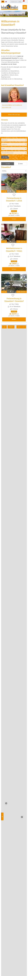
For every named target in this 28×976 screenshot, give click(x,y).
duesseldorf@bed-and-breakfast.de (12, 105)
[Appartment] (14, 307)
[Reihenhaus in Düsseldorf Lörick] (14, 207)
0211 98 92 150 (6, 107)
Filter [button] (6, 157)
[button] (24, 7)
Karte (21, 163)
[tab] (10, 241)
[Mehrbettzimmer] (14, 257)
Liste (8, 163)
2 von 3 (11, 327)
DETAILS (14, 219)
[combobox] (16, 2)
